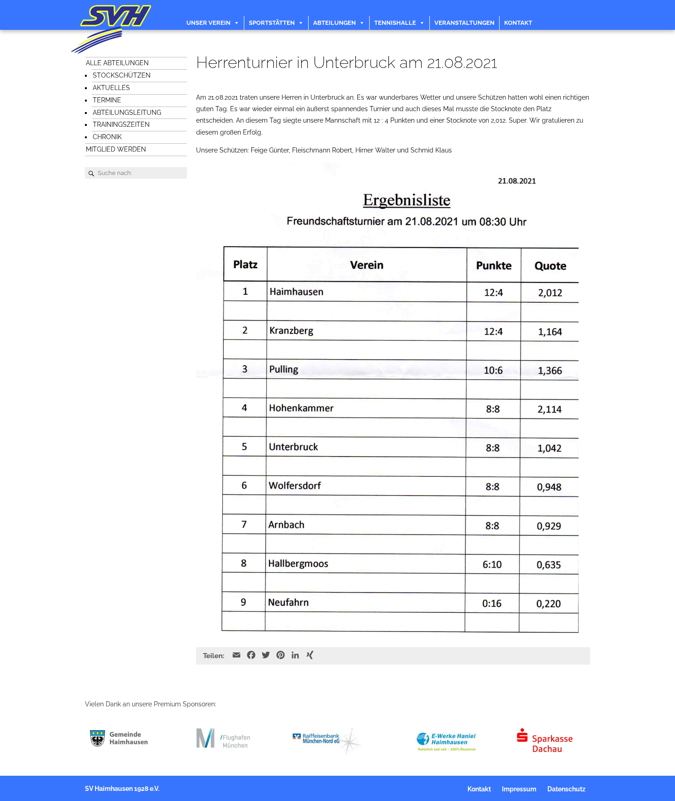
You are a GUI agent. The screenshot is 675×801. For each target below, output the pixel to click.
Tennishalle (395, 22)
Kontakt (518, 22)
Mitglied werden (116, 149)
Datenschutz (566, 789)
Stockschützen (122, 75)
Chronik (107, 137)
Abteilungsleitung (127, 112)
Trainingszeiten (121, 124)
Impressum (519, 789)
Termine (107, 100)
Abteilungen (334, 22)
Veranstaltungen (464, 22)
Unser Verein (208, 22)
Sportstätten (272, 22)
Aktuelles (111, 87)
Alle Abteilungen (117, 63)
